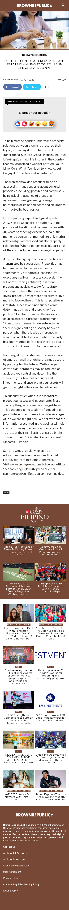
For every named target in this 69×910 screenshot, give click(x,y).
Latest (6, 493)
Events (18, 667)
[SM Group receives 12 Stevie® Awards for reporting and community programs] (50, 655)
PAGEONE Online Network (18, 625)
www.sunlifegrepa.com (25, 464)
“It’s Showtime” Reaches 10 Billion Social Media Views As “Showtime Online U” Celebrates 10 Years (50, 633)
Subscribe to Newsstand (16, 865)
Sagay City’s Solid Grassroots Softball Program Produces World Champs (50, 550)
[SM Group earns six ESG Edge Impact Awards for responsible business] (50, 700)
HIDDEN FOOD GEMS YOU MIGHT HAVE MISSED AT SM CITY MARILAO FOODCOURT (18, 758)
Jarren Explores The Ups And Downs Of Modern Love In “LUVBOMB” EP (51, 797)
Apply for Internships (14, 859)
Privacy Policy (10, 878)
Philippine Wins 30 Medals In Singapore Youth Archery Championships (50, 587)
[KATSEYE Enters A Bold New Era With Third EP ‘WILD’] (18, 779)
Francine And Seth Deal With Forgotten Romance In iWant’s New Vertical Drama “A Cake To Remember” (18, 633)
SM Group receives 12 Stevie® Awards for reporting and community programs (50, 674)
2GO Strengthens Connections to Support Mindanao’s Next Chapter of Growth (18, 719)
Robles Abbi (12, 79)
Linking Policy (10, 890)
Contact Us (9, 846)
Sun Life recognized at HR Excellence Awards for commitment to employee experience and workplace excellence (18, 677)
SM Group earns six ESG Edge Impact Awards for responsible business (50, 718)
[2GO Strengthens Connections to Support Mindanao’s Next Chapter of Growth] (18, 700)
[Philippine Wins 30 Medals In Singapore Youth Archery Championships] (50, 572)
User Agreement (12, 871)
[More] (45, 87)
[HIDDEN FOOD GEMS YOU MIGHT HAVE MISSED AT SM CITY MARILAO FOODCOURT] (18, 740)
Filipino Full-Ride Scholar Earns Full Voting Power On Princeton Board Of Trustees (19, 550)
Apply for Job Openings (15, 853)
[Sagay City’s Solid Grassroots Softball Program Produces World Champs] (50, 535)
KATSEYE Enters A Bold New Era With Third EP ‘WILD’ (18, 797)
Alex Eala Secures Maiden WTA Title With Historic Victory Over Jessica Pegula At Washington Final (18, 589)
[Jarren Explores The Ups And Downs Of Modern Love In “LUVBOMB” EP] (50, 779)
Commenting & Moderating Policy (21, 884)
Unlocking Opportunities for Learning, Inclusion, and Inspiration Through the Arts (50, 758)
